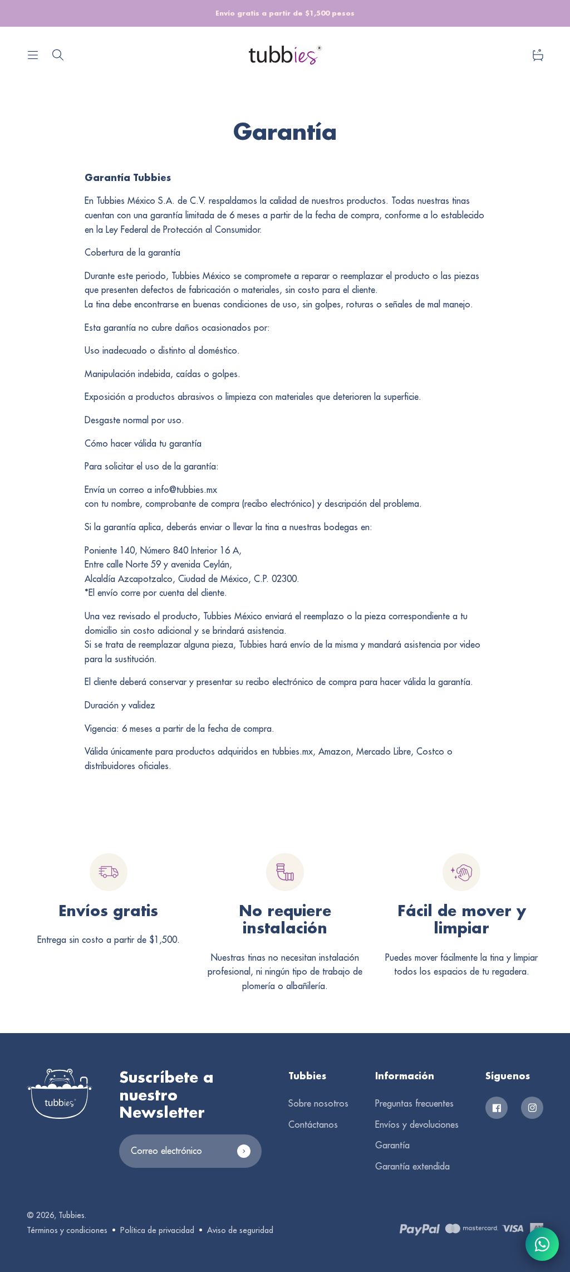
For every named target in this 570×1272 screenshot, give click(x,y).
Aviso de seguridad (240, 1230)
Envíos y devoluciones (417, 1124)
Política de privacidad (157, 1230)
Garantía (392, 1145)
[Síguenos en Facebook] (496, 1108)
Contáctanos (313, 1124)
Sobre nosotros (318, 1103)
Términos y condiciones (67, 1230)
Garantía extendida (412, 1166)
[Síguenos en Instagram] (532, 1108)
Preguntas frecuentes (414, 1103)
